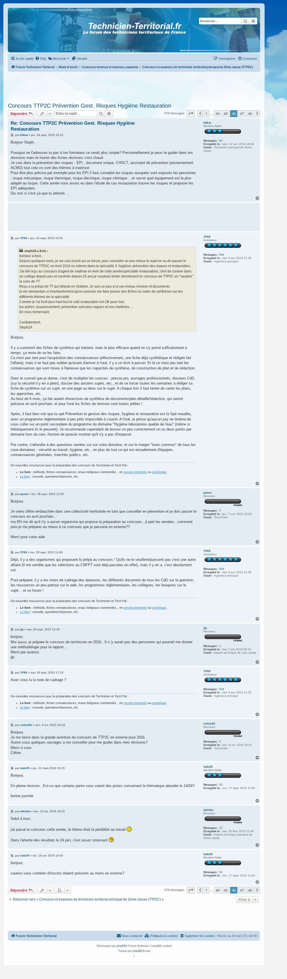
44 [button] (217, 113)
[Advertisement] (134, 85)
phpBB (121, 945)
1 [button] (206, 113)
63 (221, 140)
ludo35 (208, 766)
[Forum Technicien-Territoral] (33, 30)
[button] (191, 113)
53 (221, 784)
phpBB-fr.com (141, 950)
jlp (205, 627)
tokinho (208, 809)
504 (221, 254)
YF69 (206, 236)
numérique (159, 472)
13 (221, 827)
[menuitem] (40, 58)
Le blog (25, 476)
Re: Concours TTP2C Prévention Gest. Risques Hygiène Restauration (73, 126)
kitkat (207, 122)
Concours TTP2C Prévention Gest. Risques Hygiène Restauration (89, 106)
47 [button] (242, 113)
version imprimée (135, 472)
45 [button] (226, 113)
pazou (207, 492)
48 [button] (250, 113)
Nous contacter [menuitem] (132, 936)
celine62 (209, 723)
